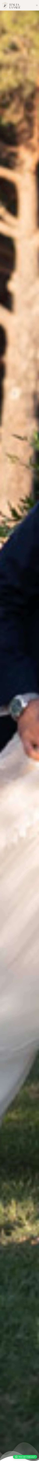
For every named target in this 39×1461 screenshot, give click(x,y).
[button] (25, 1457)
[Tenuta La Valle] (11, 5)
